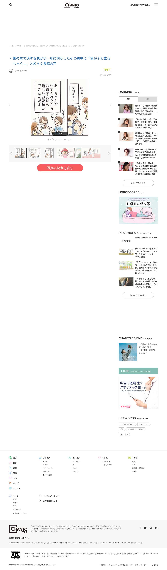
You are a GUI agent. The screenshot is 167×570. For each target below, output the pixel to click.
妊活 (133, 461)
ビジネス (46, 458)
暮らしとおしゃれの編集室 (49, 543)
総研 (15, 458)
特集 (15, 463)
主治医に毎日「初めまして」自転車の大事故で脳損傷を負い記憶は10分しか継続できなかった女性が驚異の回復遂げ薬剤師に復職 (146, 168)
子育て (19, 46)
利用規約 (103, 565)
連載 (15, 468)
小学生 (134, 471)
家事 (14, 499)
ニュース (16, 488)
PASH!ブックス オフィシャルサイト (132, 543)
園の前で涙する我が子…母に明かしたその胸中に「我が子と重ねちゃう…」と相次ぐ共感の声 (54, 46)
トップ (11, 46)
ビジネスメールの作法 (136, 429)
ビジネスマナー (48, 468)
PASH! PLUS (35, 543)
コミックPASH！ (113, 543)
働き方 (45, 461)
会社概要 (155, 565)
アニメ (75, 468)
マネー (15, 503)
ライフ (16, 496)
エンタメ (76, 458)
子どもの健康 (107, 465)
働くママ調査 (47, 475)
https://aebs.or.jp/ (62, 556)
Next (111, 105)
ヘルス (105, 458)
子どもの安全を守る (127, 424)
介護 (121, 429)
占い (15, 478)
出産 (133, 465)
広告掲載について (50, 501)
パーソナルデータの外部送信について (120, 565)
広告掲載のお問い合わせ (140, 5)
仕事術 (45, 465)
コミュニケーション (20, 513)
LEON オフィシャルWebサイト (89, 543)
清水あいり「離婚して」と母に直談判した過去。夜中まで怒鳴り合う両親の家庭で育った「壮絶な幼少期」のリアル (146, 138)
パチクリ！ (103, 543)
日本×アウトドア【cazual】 (68, 543)
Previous (9, 105)
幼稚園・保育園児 (138, 468)
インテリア (17, 509)
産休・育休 (47, 471)
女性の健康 (106, 461)
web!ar (23, 543)
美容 (14, 506)
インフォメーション (51, 496)
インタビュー (143, 424)
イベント (76, 471)
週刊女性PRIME (14, 543)
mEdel (28, 543)
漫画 (15, 473)
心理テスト (124, 434)
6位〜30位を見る (138, 183)
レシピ (16, 483)
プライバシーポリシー (142, 565)
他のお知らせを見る (138, 295)
